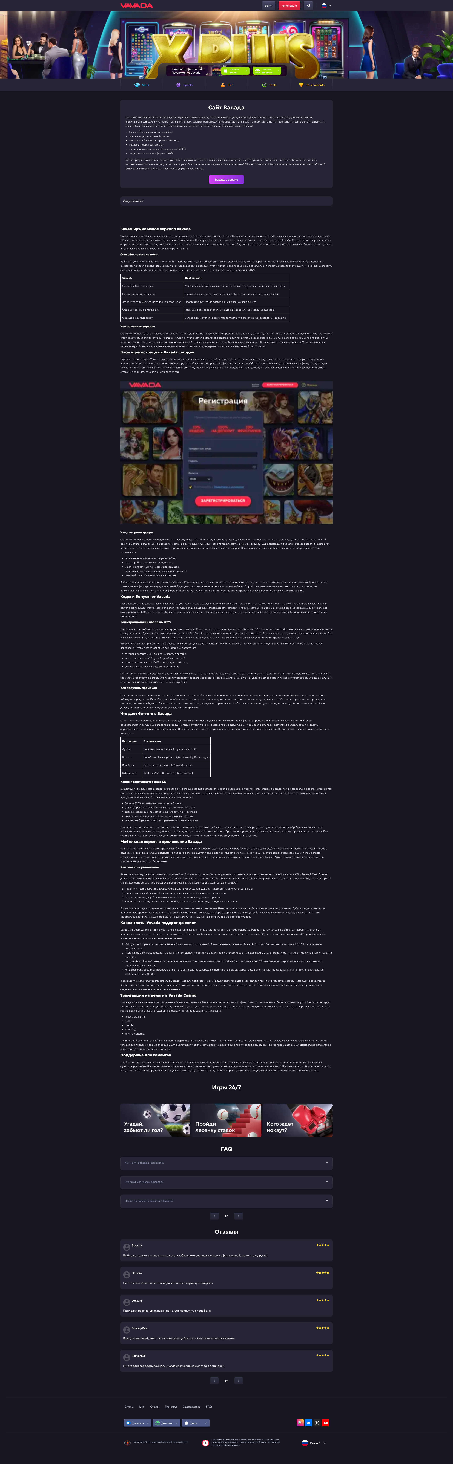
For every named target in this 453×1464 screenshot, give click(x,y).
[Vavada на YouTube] (325, 1422)
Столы (154, 1406)
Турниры (171, 1406)
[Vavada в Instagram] (300, 1422)
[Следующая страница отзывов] (238, 1380)
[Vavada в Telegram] (308, 5)
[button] (448, 45)
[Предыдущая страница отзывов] (214, 1380)
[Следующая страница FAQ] (238, 1216)
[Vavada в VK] (308, 1422)
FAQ (209, 1406)
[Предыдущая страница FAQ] (214, 1216)
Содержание (191, 1406)
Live (142, 1406)
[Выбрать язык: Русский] (326, 5)
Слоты (129, 1406)
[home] (136, 5)
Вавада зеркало (226, 179)
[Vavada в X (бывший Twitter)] (317, 1422)
